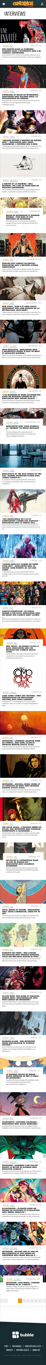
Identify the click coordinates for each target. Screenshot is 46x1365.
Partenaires (16, 1346)
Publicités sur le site (33, 1346)
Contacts (9, 1350)
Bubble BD (36, 1350)
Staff (6, 1346)
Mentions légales (22, 1350)
